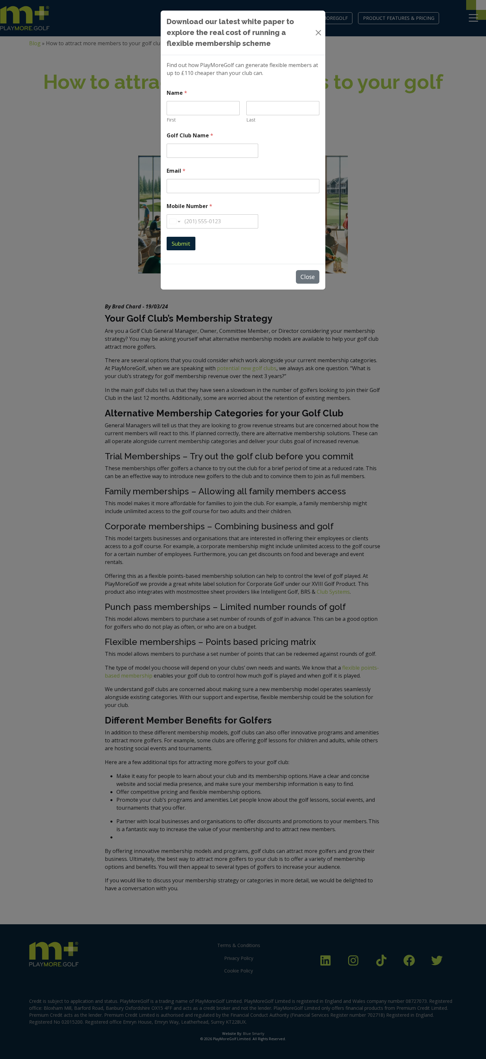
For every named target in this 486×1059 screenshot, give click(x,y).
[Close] (318, 32)
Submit (181, 243)
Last (251, 120)
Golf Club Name (190, 135)
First (171, 120)
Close (308, 277)
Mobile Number (189, 206)
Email (176, 171)
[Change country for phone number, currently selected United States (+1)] (174, 221)
